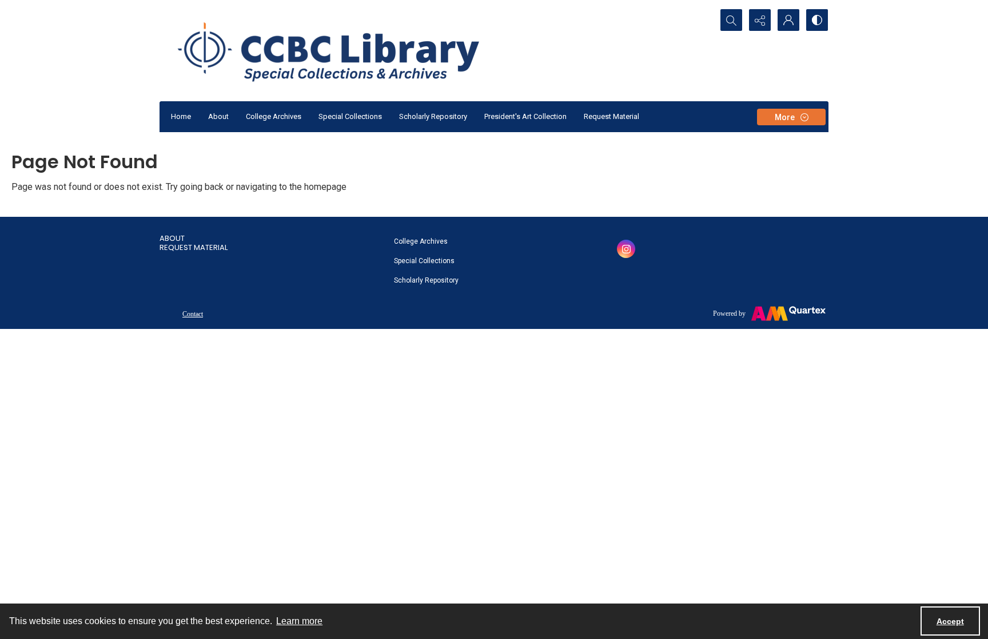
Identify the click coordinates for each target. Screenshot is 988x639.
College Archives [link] (421, 241)
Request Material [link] (194, 247)
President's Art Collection (525, 116)
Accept (950, 621)
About (218, 116)
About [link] (172, 238)
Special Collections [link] (424, 261)
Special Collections (350, 116)
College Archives (273, 116)
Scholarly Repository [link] (426, 280)
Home (181, 116)
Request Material (611, 116)
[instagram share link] (626, 249)
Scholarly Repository (433, 116)
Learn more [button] (299, 621)
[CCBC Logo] (342, 50)
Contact (192, 314)
